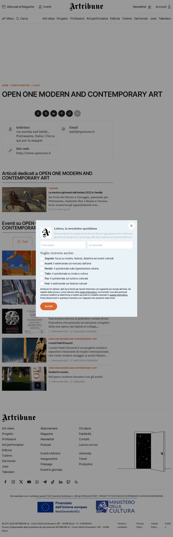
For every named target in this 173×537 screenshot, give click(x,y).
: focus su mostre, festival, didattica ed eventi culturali (79, 258)
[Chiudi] (131, 225)
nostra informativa (88, 292)
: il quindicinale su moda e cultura (66, 273)
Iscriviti (49, 306)
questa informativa (118, 295)
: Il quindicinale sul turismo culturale (66, 278)
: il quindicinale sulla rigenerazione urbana (72, 268)
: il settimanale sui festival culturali (66, 283)
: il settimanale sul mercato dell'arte (68, 263)
